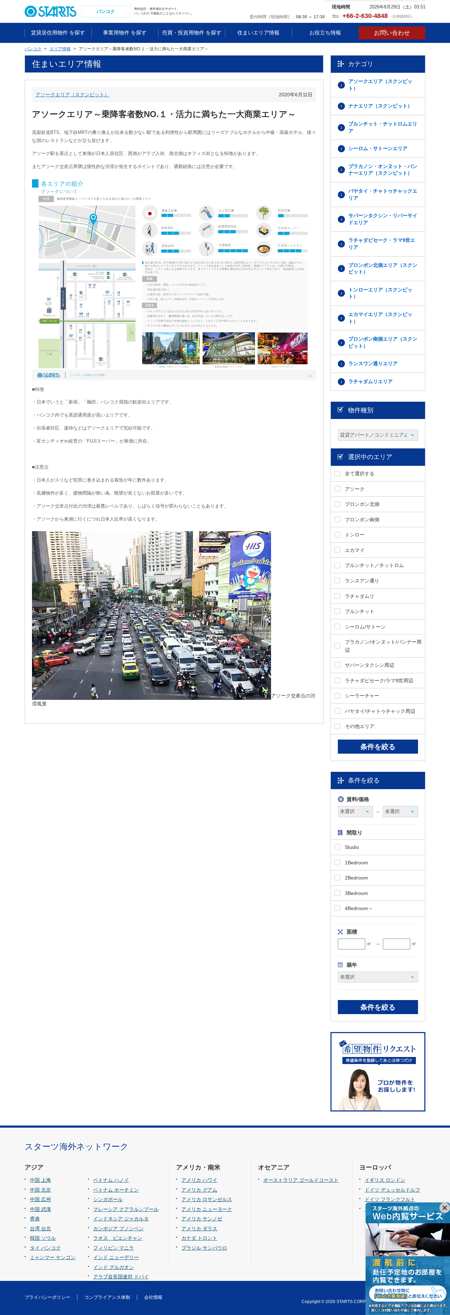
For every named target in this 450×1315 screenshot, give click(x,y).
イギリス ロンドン (385, 1180)
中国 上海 (40, 1180)
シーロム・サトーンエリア (377, 148)
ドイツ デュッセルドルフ (392, 1190)
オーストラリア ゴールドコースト (301, 1180)
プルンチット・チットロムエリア (382, 127)
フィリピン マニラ (113, 1248)
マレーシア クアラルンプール (126, 1209)
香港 (35, 1218)
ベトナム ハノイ (111, 1180)
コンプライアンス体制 (107, 1297)
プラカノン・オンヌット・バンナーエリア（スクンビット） (382, 169)
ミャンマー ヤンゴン (53, 1257)
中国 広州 (40, 1199)
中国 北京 (40, 1190)
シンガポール (108, 1199)
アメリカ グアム (199, 1190)
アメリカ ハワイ (199, 1180)
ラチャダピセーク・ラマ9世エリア (381, 243)
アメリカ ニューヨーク (206, 1209)
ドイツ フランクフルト (390, 1199)
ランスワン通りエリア (373, 363)
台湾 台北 (40, 1228)
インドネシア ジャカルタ (121, 1218)
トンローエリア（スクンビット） (380, 293)
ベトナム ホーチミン (116, 1190)
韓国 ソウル (43, 1238)
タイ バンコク (45, 1248)
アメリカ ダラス (199, 1228)
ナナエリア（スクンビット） (380, 106)
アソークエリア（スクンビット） (72, 94)
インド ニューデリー (116, 1257)
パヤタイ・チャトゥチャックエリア (382, 194)
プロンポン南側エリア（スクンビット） (382, 342)
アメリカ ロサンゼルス (206, 1199)
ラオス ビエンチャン (117, 1238)
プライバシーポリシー (47, 1297)
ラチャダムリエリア (370, 381)
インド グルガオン (113, 1267)
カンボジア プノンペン (118, 1228)
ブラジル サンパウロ (204, 1248)
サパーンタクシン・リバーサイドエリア (382, 219)
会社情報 (153, 1297)
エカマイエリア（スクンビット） (380, 317)
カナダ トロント (199, 1238)
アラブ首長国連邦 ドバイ (121, 1276)
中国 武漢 (40, 1209)
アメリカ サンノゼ (201, 1218)
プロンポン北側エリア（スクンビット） (382, 268)
